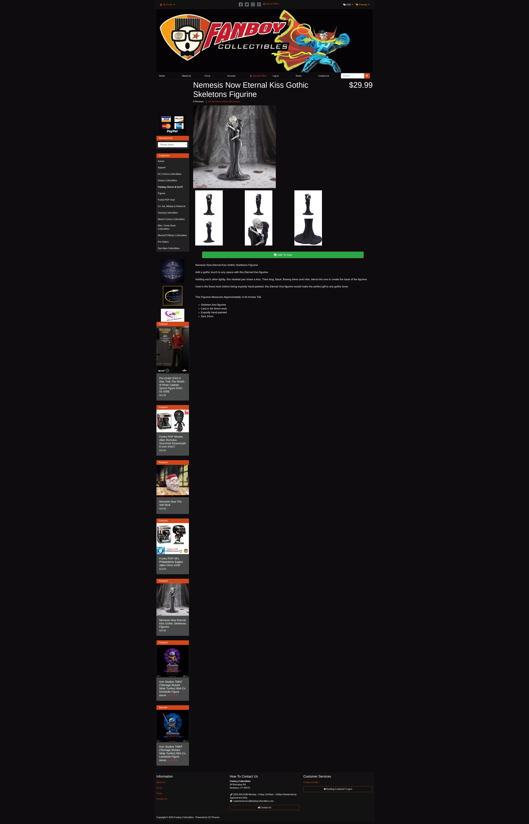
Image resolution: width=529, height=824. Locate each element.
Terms (298, 76)
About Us (186, 76)
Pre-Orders (163, 242)
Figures (161, 193)
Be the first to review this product (224, 101)
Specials (163, 707)
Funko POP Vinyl (166, 200)
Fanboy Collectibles (184, 817)
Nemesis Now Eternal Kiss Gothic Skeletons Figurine (172, 623)
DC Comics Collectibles (169, 174)
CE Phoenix (214, 817)
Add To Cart (284, 254)
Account (231, 76)
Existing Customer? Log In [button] (339, 789)
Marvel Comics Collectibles (171, 219)
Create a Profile (311, 782)
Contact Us (323, 76)
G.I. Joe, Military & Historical (171, 206)
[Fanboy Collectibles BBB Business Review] (172, 97)
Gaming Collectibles (168, 213)
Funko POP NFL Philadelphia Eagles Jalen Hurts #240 (171, 562)
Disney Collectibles (167, 180)
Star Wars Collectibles (169, 248)
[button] (167, 4)
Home (162, 76)
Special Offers (260, 76)
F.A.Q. (207, 76)
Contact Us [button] (265, 807)
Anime (161, 161)
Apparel (162, 167)
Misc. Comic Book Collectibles (167, 227)
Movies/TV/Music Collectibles (172, 235)
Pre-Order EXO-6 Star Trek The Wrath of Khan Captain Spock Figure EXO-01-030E (171, 385)
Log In (276, 76)
